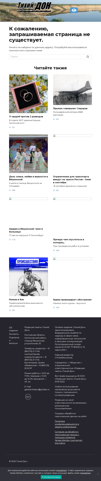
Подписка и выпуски (14, 340)
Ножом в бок (16, 299)
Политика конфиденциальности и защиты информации (67, 424)
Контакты (14, 334)
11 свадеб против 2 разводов (26, 116)
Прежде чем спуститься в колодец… (68, 241)
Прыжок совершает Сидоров (70, 108)
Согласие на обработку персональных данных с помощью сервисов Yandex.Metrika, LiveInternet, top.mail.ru (68, 437)
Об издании (13, 329)
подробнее (61, 470)
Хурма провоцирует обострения (72, 299)
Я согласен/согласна (51, 477)
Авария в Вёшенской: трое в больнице (26, 230)
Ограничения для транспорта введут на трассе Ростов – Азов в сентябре (72, 179)
